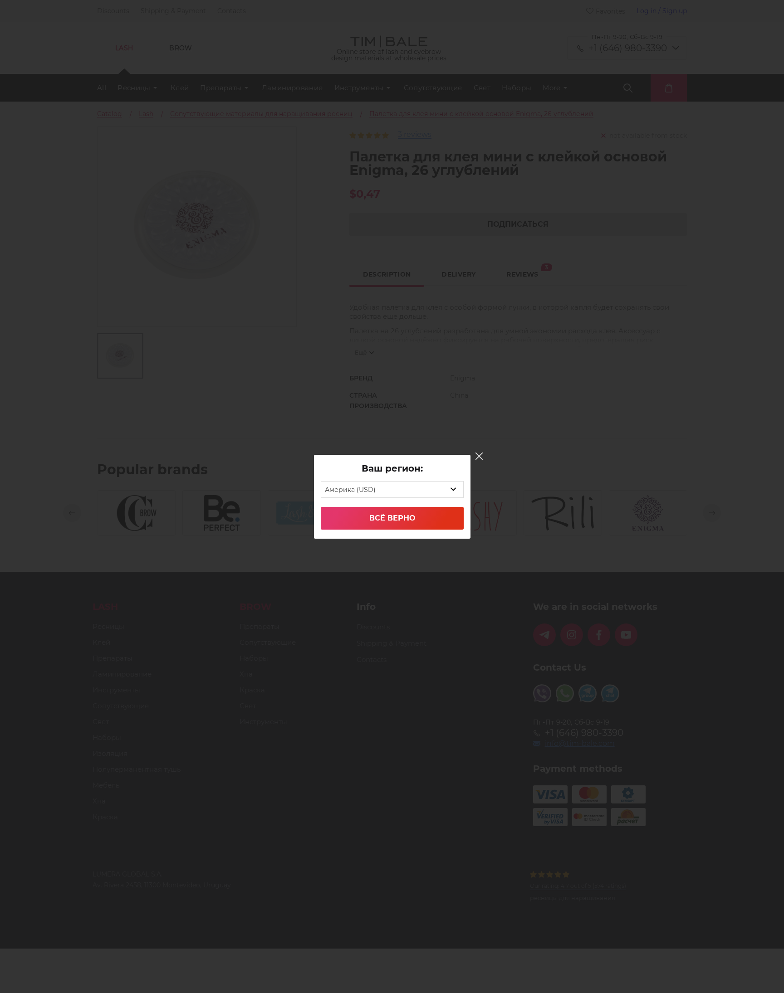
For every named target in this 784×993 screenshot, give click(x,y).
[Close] (479, 456)
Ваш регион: (392, 468)
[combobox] (392, 489)
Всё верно (392, 518)
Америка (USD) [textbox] (350, 490)
